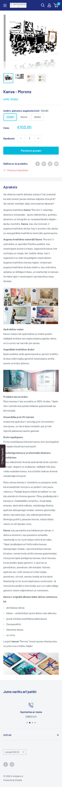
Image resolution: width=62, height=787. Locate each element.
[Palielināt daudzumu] (38, 138)
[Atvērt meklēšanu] (43, 5)
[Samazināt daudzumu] (20, 138)
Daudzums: (9, 138)
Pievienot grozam (31, 150)
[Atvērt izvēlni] (5, 5)
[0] (56, 5)
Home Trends (10, 99)
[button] (15, 170)
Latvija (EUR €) (12, 752)
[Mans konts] (49, 5)
